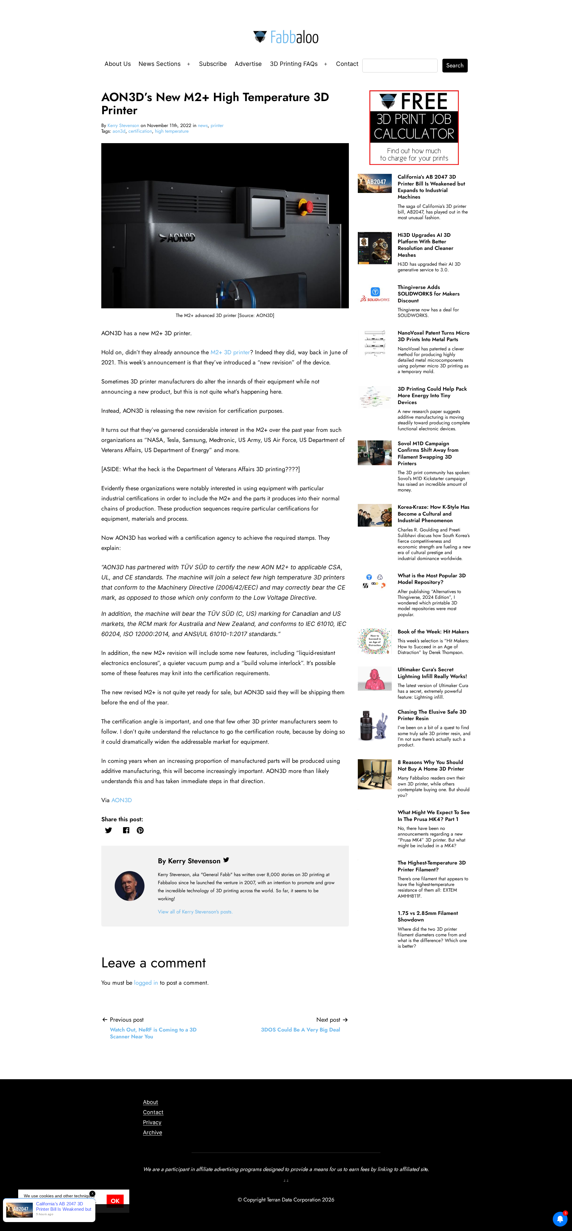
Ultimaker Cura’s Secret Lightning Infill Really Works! (432, 673)
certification (140, 131)
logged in (146, 982)
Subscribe (213, 63)
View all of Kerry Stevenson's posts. (195, 911)
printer (217, 125)
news (203, 125)
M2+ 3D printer (230, 352)
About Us (118, 63)
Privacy (152, 1122)
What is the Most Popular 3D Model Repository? (432, 579)
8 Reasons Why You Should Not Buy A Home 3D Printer (431, 765)
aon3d (119, 131)
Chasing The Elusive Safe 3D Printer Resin (432, 715)
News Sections (160, 63)
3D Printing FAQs (294, 63)
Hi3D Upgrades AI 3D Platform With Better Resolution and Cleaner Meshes (425, 245)
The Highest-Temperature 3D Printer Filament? (432, 866)
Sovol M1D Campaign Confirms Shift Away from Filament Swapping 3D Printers (428, 453)
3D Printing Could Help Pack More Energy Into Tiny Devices (432, 395)
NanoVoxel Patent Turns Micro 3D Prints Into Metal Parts (434, 336)
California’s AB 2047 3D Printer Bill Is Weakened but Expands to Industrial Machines (431, 187)
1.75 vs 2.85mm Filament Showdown (428, 916)
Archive (152, 1132)
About (150, 1102)
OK (115, 1201)
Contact (347, 63)
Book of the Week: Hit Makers (433, 631)
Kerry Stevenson (123, 125)
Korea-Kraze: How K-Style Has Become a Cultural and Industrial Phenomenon (434, 513)
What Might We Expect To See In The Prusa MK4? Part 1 (434, 815)
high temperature (172, 131)
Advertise (248, 63)
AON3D (121, 800)
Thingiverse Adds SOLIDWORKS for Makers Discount (429, 293)
